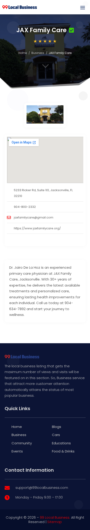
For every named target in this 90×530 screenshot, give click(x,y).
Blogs (56, 426)
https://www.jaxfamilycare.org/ (37, 228)
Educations (61, 443)
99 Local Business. (55, 517)
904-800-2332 (25, 207)
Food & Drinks (63, 451)
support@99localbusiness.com (41, 487)
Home (22, 53)
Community (22, 443)
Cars (56, 434)
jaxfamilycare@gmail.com (33, 217)
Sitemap (54, 521)
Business (37, 53)
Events (17, 451)
